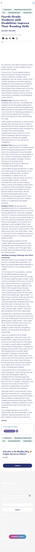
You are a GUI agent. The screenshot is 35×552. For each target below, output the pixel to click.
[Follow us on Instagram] (6, 539)
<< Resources (7, 9)
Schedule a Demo (17, 536)
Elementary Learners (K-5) (23, 9)
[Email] (17, 431)
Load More (17, 476)
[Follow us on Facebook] (3, 539)
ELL (4, 12)
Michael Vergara (10, 427)
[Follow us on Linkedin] (10, 539)
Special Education (14, 12)
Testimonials (27, 12)
